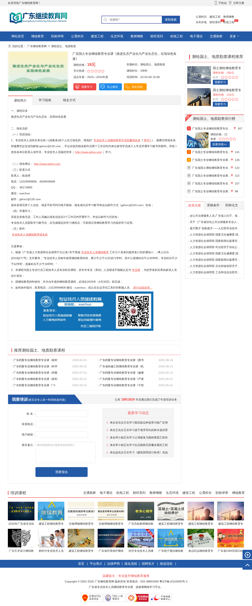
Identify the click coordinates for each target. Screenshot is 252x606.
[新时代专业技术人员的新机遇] (51, 538)
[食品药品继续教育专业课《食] (200, 538)
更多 (233, 36)
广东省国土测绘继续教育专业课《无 (211, 167)
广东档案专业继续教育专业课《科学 (35, 366)
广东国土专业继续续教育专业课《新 (211, 152)
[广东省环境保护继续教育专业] (111, 538)
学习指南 (45, 100)
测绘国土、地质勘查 (63, 46)
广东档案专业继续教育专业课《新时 (35, 360)
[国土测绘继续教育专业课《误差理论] (199, 74)
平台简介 (96, 563)
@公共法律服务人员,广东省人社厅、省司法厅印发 (220, 215)
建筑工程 (214, 16)
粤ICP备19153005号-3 (173, 581)
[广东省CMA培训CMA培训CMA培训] (230, 538)
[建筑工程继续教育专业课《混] (51, 510)
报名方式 (69, 100)
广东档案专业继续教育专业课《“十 (34, 385)
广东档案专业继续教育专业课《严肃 (122, 378)
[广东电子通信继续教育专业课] (171, 538)
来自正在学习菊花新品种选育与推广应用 (139, 422)
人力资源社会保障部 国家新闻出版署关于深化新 (219, 240)
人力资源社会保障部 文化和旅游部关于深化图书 (219, 266)
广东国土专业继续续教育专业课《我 (211, 183)
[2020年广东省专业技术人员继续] (21, 510)
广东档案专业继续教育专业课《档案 (35, 372)
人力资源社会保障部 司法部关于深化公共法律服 (219, 247)
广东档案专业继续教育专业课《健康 (122, 372)
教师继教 (228, 16)
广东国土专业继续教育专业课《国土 (211, 159)
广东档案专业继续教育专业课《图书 (122, 360)
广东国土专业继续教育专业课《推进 (211, 175)
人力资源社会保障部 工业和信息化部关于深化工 (219, 272)
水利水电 (201, 22)
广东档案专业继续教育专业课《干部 (122, 385)
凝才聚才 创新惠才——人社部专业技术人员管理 (219, 228)
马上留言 (112, 86)
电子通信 (196, 36)
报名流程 (137, 86)
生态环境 (117, 36)
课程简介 (20, 100)
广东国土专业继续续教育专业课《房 (211, 128)
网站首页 (17, 36)
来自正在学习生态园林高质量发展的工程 (139, 444)
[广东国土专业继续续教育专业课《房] (206, 140)
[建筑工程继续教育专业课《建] (200, 510)
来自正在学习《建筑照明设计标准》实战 (139, 452)
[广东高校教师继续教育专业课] (141, 510)
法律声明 (113, 563)
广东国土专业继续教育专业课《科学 (211, 191)
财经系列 (214, 22)
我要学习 (86, 86)
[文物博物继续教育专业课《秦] (111, 510)
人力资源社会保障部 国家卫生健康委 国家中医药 (219, 234)
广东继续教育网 (37, 46)
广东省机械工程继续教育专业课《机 (122, 366)
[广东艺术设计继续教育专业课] (21, 538)
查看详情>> (219, 144)
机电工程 (228, 22)
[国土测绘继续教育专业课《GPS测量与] (199, 96)
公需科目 (201, 16)
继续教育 (37, 36)
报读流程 (166, 563)
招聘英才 (148, 563)
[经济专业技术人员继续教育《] (141, 538)
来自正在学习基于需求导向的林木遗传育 (139, 430)
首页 (81, 563)
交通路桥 (216, 36)
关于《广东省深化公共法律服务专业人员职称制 (219, 222)
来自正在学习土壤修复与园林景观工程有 (139, 437)
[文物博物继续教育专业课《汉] (81, 510)
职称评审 (57, 36)
